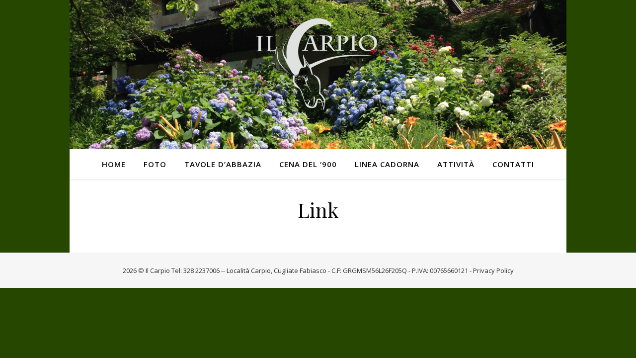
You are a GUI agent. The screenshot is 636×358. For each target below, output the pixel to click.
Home (114, 164)
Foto (155, 164)
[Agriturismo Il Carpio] (318, 74)
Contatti (513, 164)
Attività (456, 164)
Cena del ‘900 (308, 164)
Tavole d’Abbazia (222, 164)
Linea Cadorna (387, 164)
